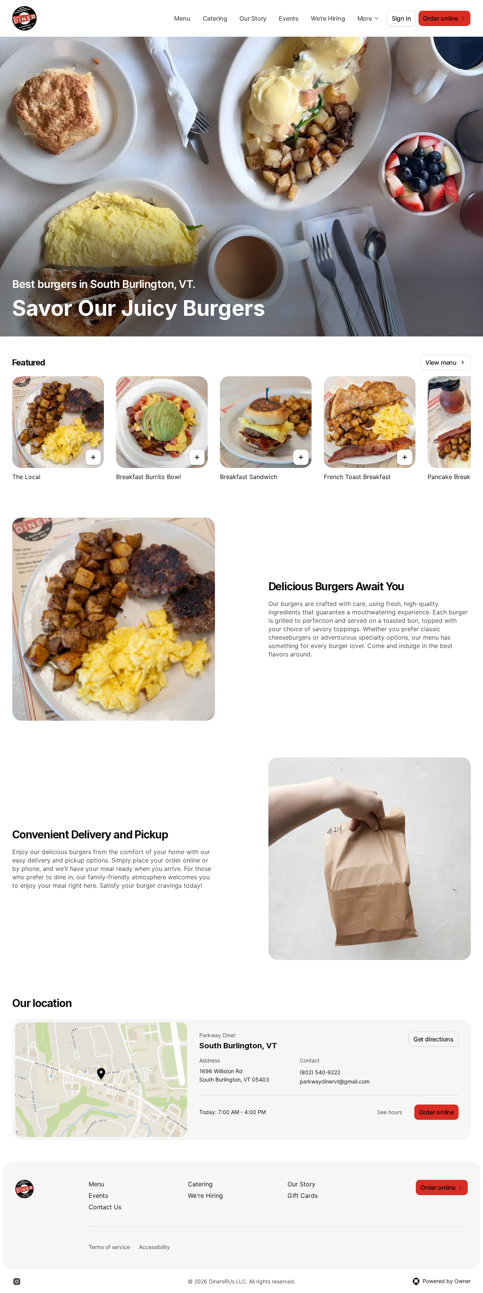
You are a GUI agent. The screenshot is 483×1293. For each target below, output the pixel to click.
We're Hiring (328, 18)
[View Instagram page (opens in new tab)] (16, 1281)
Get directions (434, 1039)
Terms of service (109, 1247)
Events (289, 18)
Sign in (401, 18)
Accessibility (154, 1247)
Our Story (253, 18)
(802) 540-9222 (320, 1072)
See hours (389, 1112)
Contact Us (105, 1207)
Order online (436, 1112)
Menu (182, 18)
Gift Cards (303, 1195)
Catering (215, 18)
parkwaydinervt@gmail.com (335, 1081)
